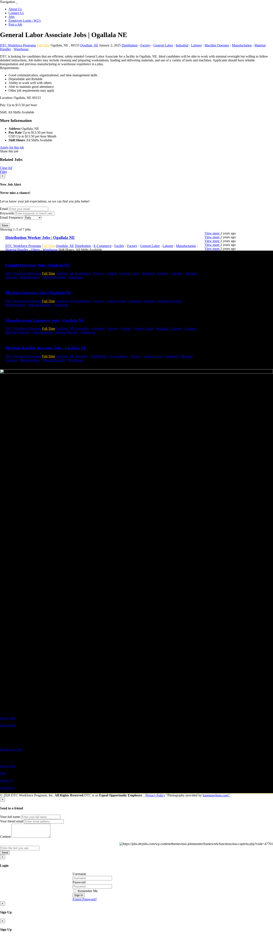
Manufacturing (242, 45)
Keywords (7, 213)
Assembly (98, 328)
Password (79, 882)
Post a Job (15, 24)
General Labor (163, 45)
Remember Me (87, 891)
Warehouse (21, 49)
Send (5, 852)
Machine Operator (217, 45)
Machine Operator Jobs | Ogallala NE (38, 292)
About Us (15, 9)
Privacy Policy (155, 795)
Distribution (130, 45)
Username (79, 874)
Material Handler (16, 249)
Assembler (82, 328)
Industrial (182, 45)
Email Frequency (11, 217)
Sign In (78, 895)
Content (5, 836)
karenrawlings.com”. (217, 795)
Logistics (177, 273)
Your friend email (11, 821)
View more (212, 233)
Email (4, 209)
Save (5, 225)
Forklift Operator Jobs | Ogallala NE (37, 265)
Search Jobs (8, 725)
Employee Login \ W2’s (25, 20)
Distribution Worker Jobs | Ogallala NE (40, 237)
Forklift (112, 273)
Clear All (6, 168)
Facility (119, 246)
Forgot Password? (85, 899)
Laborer (196, 45)
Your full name (10, 817)
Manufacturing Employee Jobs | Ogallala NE (44, 320)
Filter (3, 171)
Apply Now (8, 718)
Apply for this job (12, 147)
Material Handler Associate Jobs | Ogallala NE (46, 348)
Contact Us (16, 13)
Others (35, 249)
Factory (145, 45)
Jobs (12, 17)
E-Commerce (103, 246)
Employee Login (11, 749)
